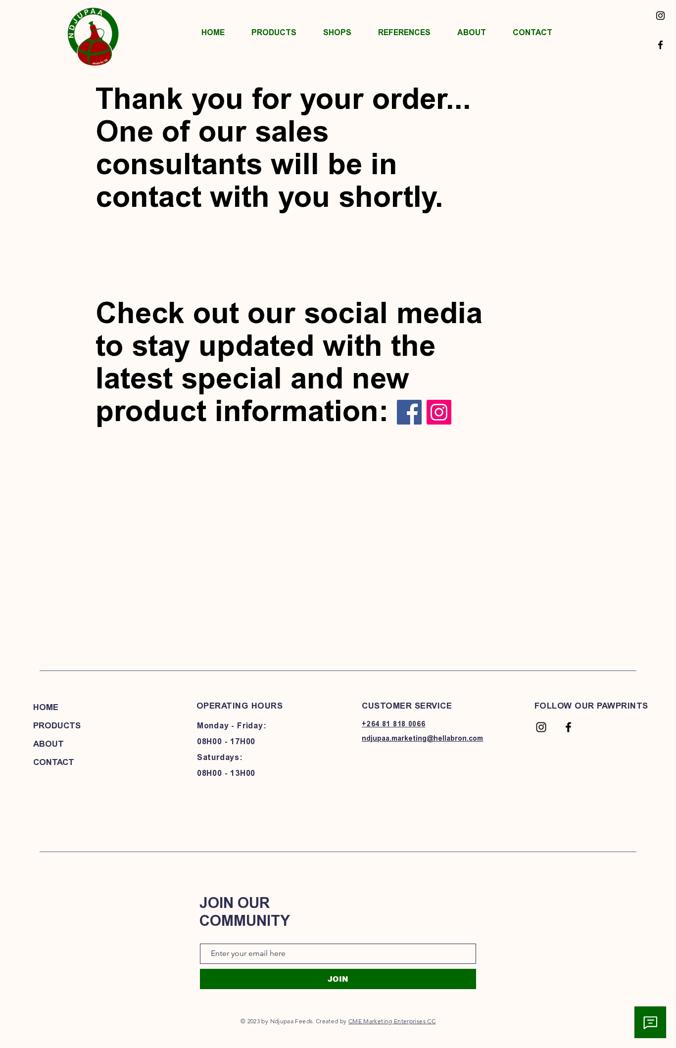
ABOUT (48, 744)
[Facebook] (660, 44)
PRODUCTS (57, 725)
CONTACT (53, 762)
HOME (45, 707)
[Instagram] (660, 15)
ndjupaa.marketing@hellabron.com (422, 738)
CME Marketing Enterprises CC (391, 1021)
